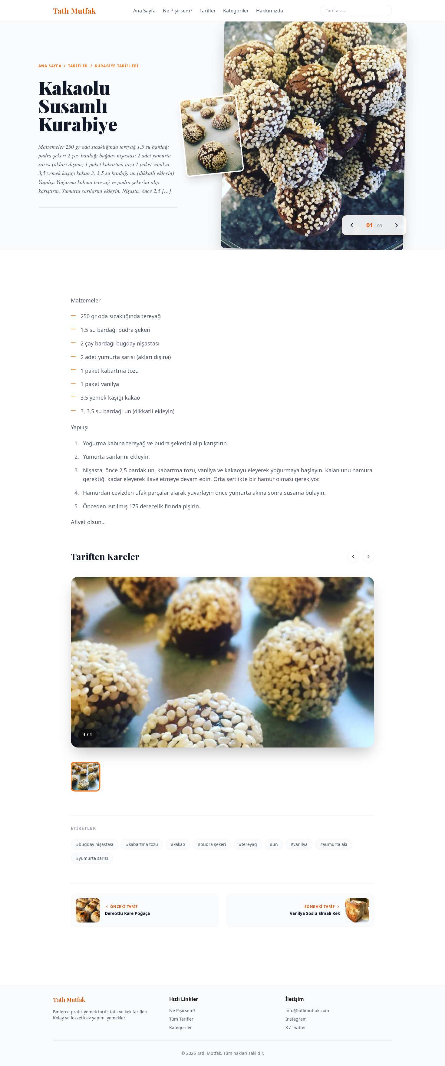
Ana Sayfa (144, 10)
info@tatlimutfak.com (307, 1010)
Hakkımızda (269, 10)
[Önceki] (353, 556)
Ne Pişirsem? (177, 10)
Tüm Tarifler (181, 1019)
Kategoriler (236, 10)
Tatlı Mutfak (74, 10)
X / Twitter (295, 1027)
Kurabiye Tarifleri (117, 66)
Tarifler (207, 10)
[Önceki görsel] (351, 225)
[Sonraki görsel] (396, 225)
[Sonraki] (368, 556)
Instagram (296, 1019)
